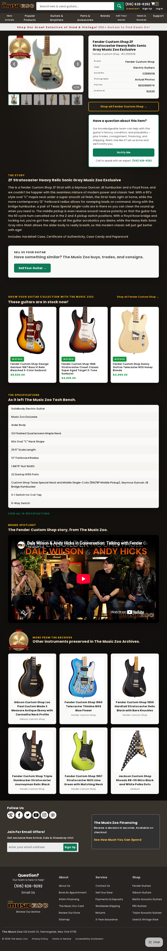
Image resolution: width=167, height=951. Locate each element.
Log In (159, 8)
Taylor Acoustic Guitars (147, 912)
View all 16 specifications (29, 513)
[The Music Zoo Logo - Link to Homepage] (18, 5)
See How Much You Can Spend (117, 840)
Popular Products (30, 18)
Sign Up (147, 8)
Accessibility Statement (89, 938)
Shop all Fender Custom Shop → (123, 106)
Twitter (27, 815)
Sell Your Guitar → (32, 268)
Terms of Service (61, 938)
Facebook (19, 815)
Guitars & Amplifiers (57, 18)
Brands (105, 16)
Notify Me (123, 152)
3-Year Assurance (107, 919)
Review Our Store (69, 912)
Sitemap (64, 919)
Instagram (44, 815)
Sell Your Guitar (121, 17)
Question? (133, 8)
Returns (100, 912)
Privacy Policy (40, 938)
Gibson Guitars (141, 892)
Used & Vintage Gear (145, 919)
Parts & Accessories (85, 18)
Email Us (28, 892)
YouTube (36, 815)
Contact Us (103, 886)
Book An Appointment (73, 892)
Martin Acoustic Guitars (147, 899)
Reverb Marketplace (10, 815)
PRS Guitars (139, 906)
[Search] (119, 6)
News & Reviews (141, 17)
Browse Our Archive (28, 911)
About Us (64, 886)
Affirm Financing (69, 899)
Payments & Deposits (109, 899)
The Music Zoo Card (71, 906)
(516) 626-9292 (137, 4)
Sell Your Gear (104, 892)
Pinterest (52, 815)
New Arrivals (9, 17)
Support (158, 16)
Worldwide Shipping (108, 906)
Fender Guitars (141, 886)
